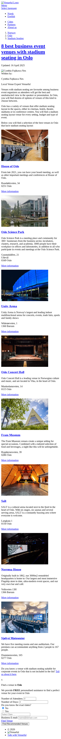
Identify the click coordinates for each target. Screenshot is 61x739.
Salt (3, 501)
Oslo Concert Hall (12, 372)
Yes (7, 711)
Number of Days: (9, 702)
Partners (11, 24)
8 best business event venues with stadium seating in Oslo (23, 51)
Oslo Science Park (12, 232)
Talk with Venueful (17, 735)
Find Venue (7, 720)
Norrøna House (11, 569)
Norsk (11, 13)
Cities (10, 21)
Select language (9, 8)
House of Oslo (10, 166)
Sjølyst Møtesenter (13, 638)
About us (12, 27)
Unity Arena (9, 306)
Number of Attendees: (12, 698)
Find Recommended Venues (15, 724)
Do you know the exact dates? (16, 705)
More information (10, 191)
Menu (4, 5)
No (6, 708)
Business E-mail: (9, 717)
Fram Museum (10, 435)
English (11, 16)
